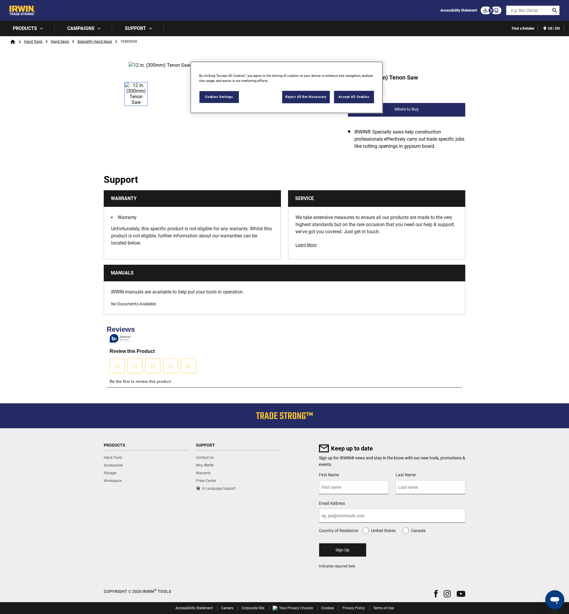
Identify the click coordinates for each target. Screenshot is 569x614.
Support (135, 28)
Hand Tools (33, 41)
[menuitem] (27, 28)
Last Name (406, 474)
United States (383, 530)
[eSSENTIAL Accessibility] (491, 10)
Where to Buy (406, 109)
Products (25, 28)
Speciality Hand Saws (94, 41)
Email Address (332, 503)
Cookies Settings (219, 97)
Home (13, 42)
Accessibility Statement (458, 10)
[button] (436, 593)
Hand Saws (60, 41)
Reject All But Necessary (306, 97)
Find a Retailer (523, 28)
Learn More (306, 244)
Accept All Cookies (353, 97)
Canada (418, 530)
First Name (329, 474)
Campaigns (81, 28)
